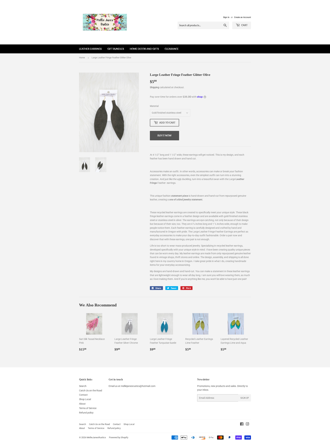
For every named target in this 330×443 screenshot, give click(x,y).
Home (82, 57)
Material (154, 106)
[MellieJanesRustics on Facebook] (242, 424)
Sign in (226, 17)
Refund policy (86, 412)
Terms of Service (87, 408)
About (82, 403)
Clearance (172, 48)
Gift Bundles (115, 48)
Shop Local (85, 399)
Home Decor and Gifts (144, 48)
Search (82, 386)
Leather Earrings (90, 48)
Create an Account (242, 17)
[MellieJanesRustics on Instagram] (247, 424)
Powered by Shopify (118, 437)
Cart (244, 25)
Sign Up (244, 398)
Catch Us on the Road (90, 390)
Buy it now (164, 135)
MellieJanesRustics (96, 437)
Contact (83, 394)
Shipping (154, 87)
